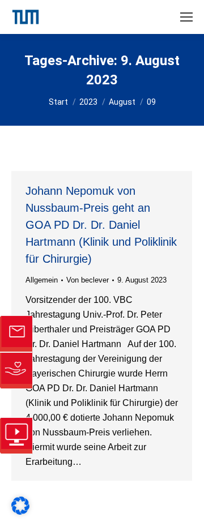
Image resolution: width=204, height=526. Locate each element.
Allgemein (42, 280)
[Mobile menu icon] (186, 17)
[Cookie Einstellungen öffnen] (20, 511)
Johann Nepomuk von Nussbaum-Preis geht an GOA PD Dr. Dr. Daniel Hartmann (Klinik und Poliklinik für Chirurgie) (101, 225)
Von (87, 280)
